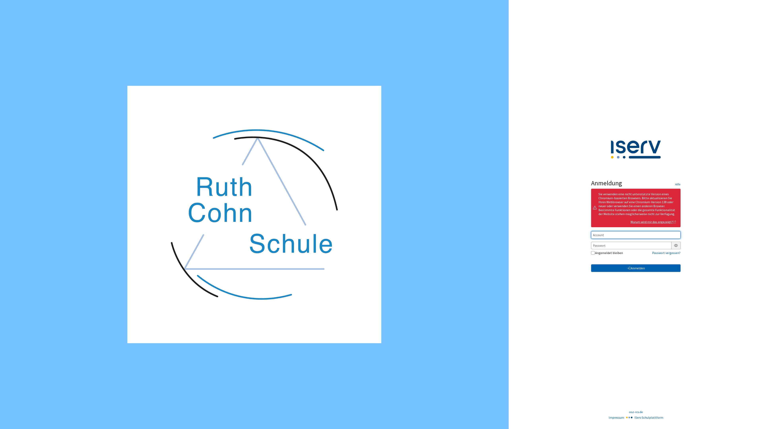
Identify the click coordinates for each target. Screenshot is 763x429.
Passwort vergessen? (666, 253)
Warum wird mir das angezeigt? (651, 222)
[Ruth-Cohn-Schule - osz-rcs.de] (254, 214)
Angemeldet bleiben (609, 253)
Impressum (616, 417)
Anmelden (638, 268)
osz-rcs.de (636, 412)
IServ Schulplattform (648, 417)
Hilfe (678, 184)
